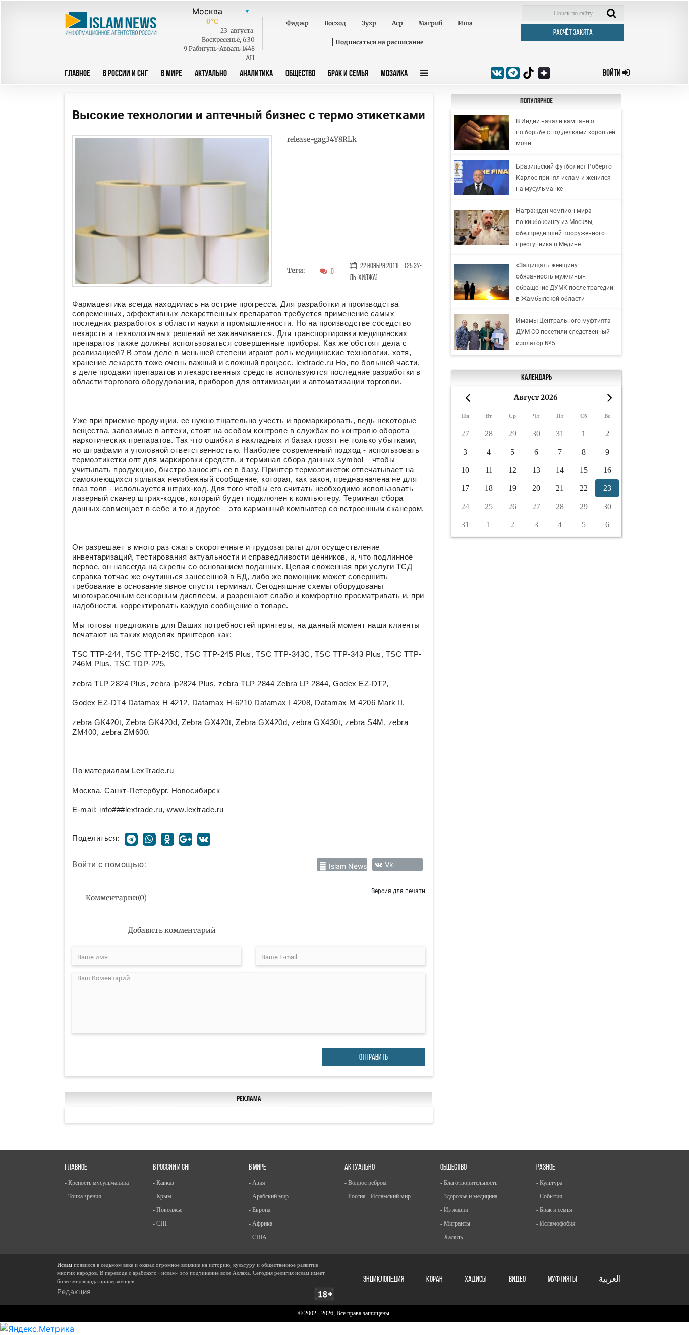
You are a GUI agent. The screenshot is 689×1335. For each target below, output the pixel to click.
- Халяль (451, 1237)
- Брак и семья (554, 1209)
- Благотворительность (468, 1182)
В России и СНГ (125, 74)
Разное (545, 1167)
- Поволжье (167, 1209)
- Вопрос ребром (365, 1182)
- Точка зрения (83, 1196)
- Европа (259, 1209)
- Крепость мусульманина (97, 1182)
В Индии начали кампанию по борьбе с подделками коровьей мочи (565, 132)
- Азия (257, 1182)
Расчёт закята (573, 33)
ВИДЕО (517, 1279)
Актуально (211, 74)
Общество (300, 74)
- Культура (549, 1182)
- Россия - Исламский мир (377, 1196)
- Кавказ (163, 1182)
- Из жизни (454, 1209)
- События (549, 1196)
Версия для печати (398, 891)
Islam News (348, 866)
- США (258, 1237)
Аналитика (256, 74)
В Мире (171, 74)
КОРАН (434, 1279)
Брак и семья (348, 74)
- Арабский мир (269, 1196)
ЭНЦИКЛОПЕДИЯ (383, 1279)
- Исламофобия (556, 1223)
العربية (610, 1279)
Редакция (74, 1291)
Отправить (373, 1057)
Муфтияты (562, 1279)
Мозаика (394, 74)
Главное (77, 74)
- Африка (260, 1223)
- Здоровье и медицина (468, 1196)
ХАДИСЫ (476, 1279)
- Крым (162, 1196)
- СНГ (160, 1223)
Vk (389, 864)
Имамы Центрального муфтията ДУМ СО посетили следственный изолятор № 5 (563, 332)
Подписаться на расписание (379, 42)
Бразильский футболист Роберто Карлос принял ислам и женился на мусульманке (564, 177)
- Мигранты (455, 1223)
